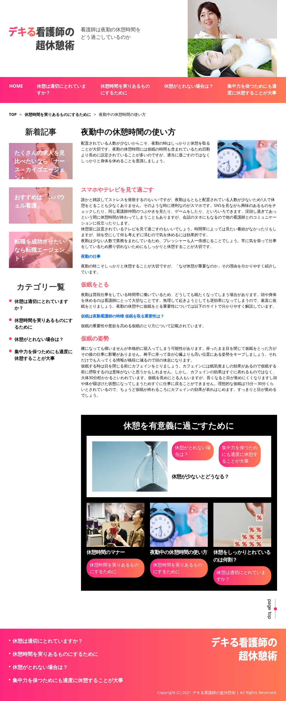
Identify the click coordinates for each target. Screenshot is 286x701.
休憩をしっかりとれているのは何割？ (242, 556)
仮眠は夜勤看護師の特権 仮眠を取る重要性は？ (122, 316)
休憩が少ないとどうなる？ (200, 476)
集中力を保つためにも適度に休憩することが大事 (252, 89)
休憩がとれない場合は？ (188, 86)
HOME (16, 86)
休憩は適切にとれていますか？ (61, 89)
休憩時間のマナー (106, 552)
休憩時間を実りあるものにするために (125, 89)
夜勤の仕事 (91, 256)
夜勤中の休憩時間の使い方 (178, 552)
